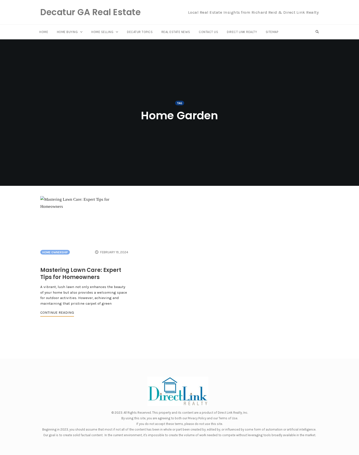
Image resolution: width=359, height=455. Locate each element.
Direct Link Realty (242, 32)
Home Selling (102, 32)
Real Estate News (175, 32)
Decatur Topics (140, 32)
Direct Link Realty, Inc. (233, 412)
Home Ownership (55, 252)
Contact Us (208, 32)
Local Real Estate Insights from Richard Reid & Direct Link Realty (253, 12)
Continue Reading (57, 312)
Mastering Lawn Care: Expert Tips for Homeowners (80, 273)
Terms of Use (228, 418)
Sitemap (272, 32)
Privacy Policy (197, 418)
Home (43, 32)
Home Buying (67, 32)
